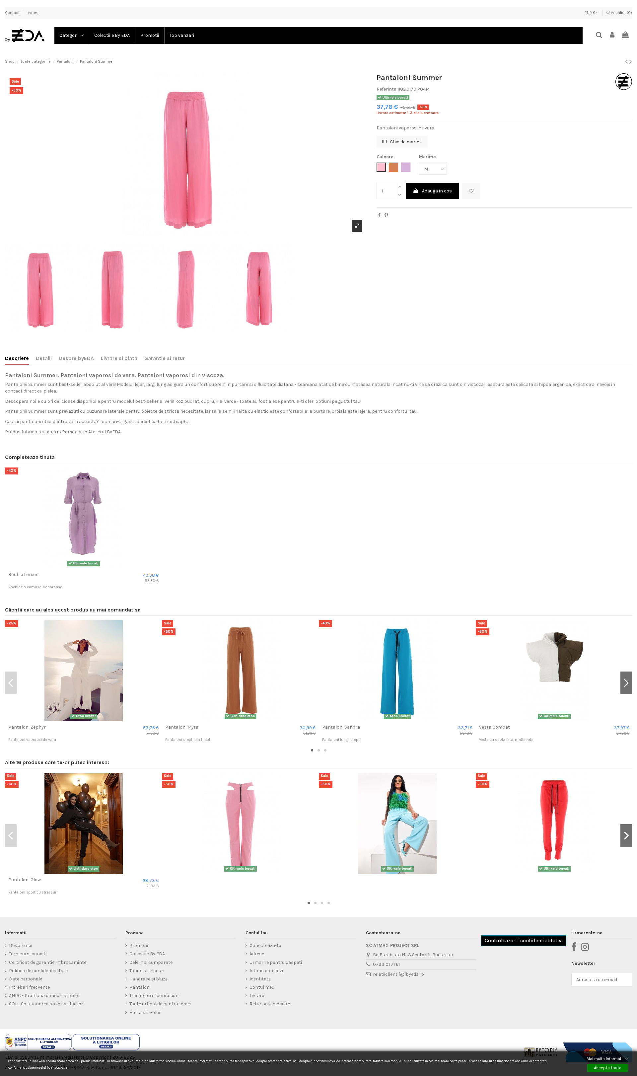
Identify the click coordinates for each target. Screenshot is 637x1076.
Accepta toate (607, 1067)
